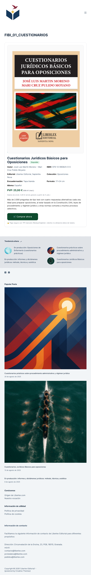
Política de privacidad (14, 511)
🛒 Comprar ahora (22, 216)
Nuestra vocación (12, 498)
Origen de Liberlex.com (15, 495)
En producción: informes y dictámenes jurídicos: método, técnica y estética (21, 260)
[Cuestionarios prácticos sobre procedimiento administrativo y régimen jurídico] (45, 328)
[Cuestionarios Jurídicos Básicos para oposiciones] (45, 422)
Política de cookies (13, 514)
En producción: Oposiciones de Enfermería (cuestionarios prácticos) (27, 250)
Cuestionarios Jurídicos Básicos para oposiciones (70, 260)
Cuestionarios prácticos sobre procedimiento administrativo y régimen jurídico (70, 250)
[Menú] (85, 13)
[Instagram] (9, 272)
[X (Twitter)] (5, 272)
